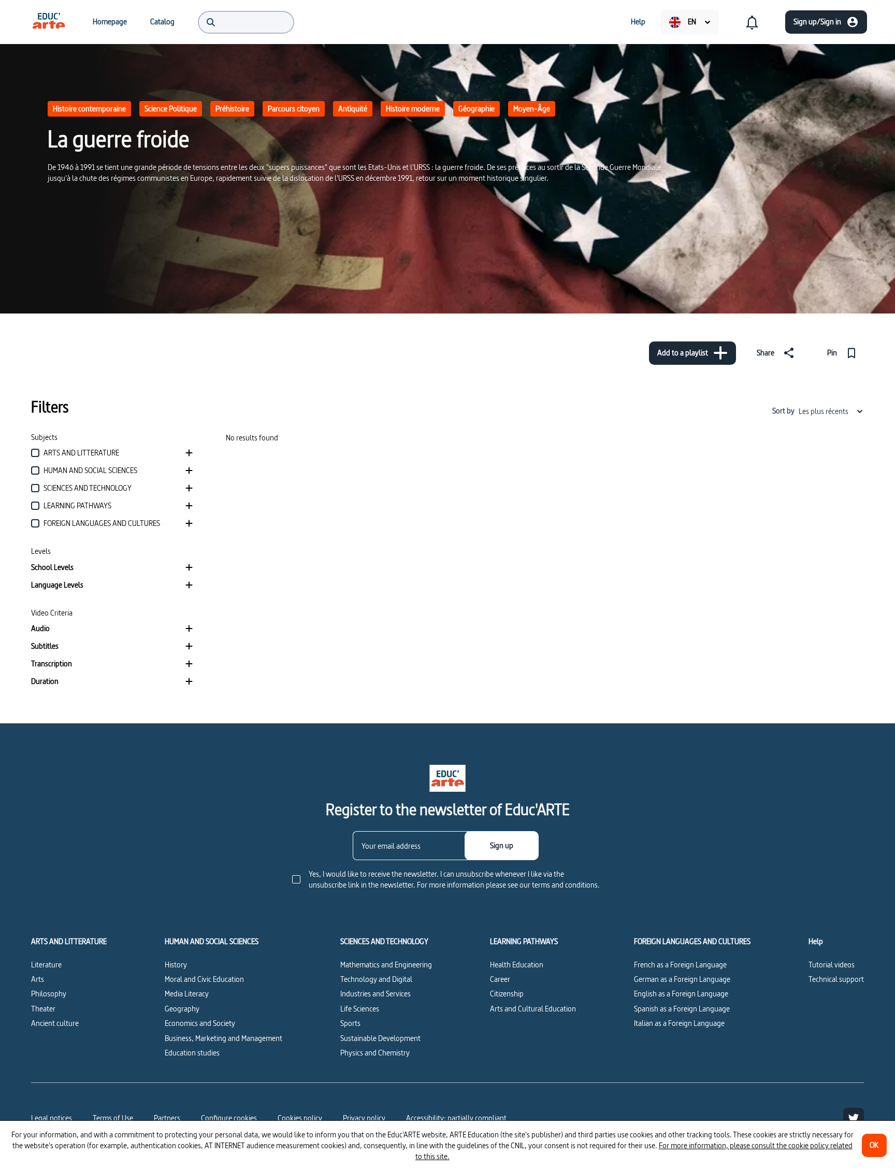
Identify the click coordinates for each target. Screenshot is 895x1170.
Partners (167, 1117)
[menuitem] (48, 21)
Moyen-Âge (531, 108)
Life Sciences (359, 1008)
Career (500, 979)
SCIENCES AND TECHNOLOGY (384, 941)
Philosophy (48, 993)
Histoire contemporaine (89, 108)
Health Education (516, 964)
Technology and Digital (376, 979)
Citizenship (507, 993)
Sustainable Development (380, 1038)
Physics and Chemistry (375, 1052)
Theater (43, 1008)
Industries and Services (375, 993)
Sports (350, 1023)
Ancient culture (55, 1023)
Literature (46, 964)
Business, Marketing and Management (223, 1038)
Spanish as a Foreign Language (682, 1008)
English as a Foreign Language (681, 993)
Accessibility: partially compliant (456, 1117)
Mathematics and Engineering (386, 964)
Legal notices (51, 1117)
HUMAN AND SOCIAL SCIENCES (211, 941)
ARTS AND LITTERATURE (69, 941)
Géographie (476, 108)
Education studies (192, 1052)
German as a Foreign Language (682, 979)
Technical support (836, 979)
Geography (182, 1008)
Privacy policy (364, 1117)
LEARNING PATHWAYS (524, 941)
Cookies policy (300, 1117)
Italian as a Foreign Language (679, 1023)
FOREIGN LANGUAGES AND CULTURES (692, 941)
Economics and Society (200, 1023)
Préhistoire (232, 108)
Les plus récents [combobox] (823, 411)
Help (816, 941)
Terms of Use (113, 1117)
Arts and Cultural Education (533, 1008)
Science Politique (171, 108)
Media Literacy (187, 993)
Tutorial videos (832, 964)
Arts (37, 979)
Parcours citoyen (294, 108)
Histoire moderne (413, 108)
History (176, 964)
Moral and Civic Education (204, 979)
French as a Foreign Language (680, 964)
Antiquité (352, 108)
